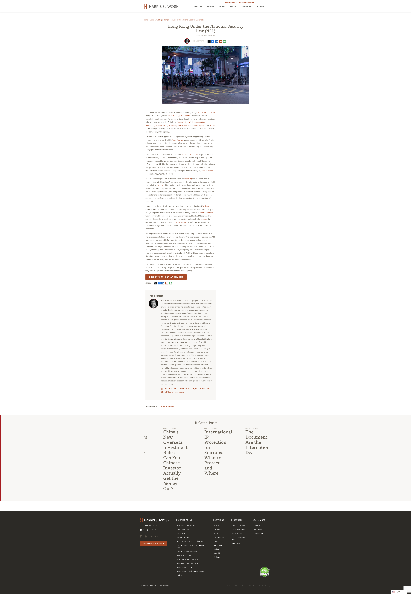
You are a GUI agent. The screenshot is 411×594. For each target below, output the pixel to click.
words (212, 125)
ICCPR (160, 185)
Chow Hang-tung (179, 222)
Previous (140, 464)
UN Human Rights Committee (179, 116)
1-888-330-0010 (230, 2)
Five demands (207, 170)
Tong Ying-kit (177, 140)
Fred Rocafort (197, 41)
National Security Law (206, 112)
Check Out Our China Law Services (165, 277)
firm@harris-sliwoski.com (247, 2)
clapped (204, 219)
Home (145, 20)
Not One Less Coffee (190, 154)
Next (272, 464)
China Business (166, 407)
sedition (206, 206)
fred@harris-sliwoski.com (173, 392)
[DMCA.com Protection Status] (264, 572)
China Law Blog (156, 20)
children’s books (206, 212)
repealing (188, 179)
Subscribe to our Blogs (152, 544)
